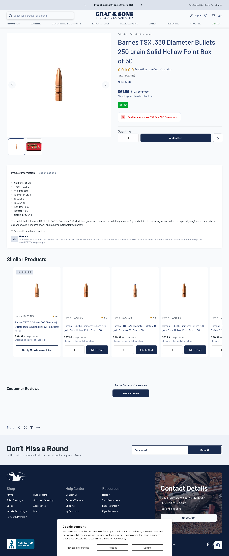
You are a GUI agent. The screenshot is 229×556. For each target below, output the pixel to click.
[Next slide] (141, 5)
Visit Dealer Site (196, 5)
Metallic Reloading (16, 511)
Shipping (70, 505)
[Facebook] (19, 427)
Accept (113, 547)
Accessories (39, 505)
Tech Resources (110, 500)
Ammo (10, 494)
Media (105, 494)
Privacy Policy (118, 538)
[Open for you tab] (218, 545)
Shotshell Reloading (43, 500)
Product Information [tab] (23, 172)
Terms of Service (74, 500)
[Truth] (32, 427)
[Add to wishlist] (217, 138)
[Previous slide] (85, 5)
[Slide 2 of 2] (34, 147)
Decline (147, 547)
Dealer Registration (213, 5)
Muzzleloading (40, 494)
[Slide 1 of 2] (17, 147)
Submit (204, 450)
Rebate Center (109, 505)
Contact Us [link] (188, 517)
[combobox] (36, 15)
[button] (126, 69)
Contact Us (71, 494)
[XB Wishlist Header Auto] (205, 15)
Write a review (131, 393)
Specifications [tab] (47, 172)
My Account (71, 511)
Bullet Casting (14, 500)
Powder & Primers (16, 516)
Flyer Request (109, 511)
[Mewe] (38, 427)
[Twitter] (25, 427)
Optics (10, 505)
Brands (37, 511)
